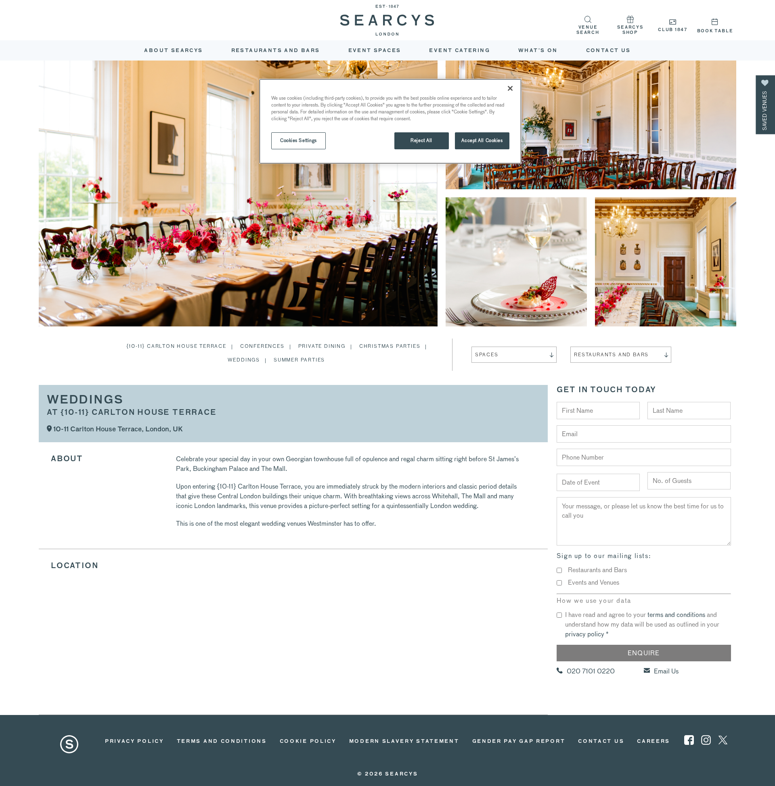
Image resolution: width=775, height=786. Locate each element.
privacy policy (584, 634)
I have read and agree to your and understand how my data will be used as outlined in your (642, 624)
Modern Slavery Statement (404, 741)
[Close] (510, 88)
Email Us (666, 671)
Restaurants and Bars (275, 50)
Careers (653, 741)
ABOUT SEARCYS (173, 50)
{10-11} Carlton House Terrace (176, 346)
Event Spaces (374, 50)
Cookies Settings (298, 140)
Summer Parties (299, 359)
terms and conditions (676, 614)
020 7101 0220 (591, 671)
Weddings (244, 359)
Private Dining (322, 346)
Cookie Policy (308, 741)
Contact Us (608, 50)
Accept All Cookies (482, 140)
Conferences (262, 346)
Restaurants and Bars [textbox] (611, 354)
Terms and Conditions (222, 741)
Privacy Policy (134, 741)
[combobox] (514, 355)
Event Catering (459, 50)
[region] (390, 121)
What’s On (538, 50)
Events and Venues (593, 582)
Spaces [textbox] (487, 354)
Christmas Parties (390, 346)
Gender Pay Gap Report (519, 741)
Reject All (421, 140)
